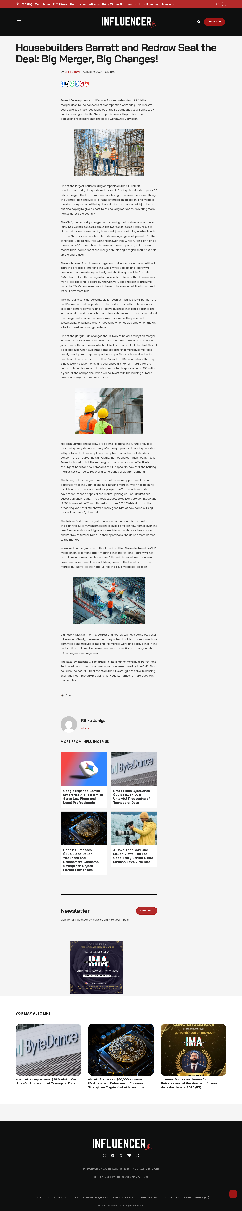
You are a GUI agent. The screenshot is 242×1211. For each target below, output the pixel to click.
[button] (19, 22)
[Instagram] (104, 1155)
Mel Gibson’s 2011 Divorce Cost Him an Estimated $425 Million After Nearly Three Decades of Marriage (104, 4)
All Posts (86, 728)
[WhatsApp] (72, 84)
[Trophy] (129, 1155)
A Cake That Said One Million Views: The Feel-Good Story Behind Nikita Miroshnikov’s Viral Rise (133, 856)
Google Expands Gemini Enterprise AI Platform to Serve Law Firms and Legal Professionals (83, 797)
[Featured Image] (48, 1050)
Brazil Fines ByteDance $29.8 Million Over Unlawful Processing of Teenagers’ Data (131, 797)
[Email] (87, 84)
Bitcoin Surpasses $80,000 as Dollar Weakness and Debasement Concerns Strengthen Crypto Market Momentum (81, 860)
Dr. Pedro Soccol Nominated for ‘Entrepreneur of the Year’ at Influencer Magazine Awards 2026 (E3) (190, 1083)
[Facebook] (63, 84)
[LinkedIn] (77, 84)
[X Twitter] (67, 84)
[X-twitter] (121, 1155)
